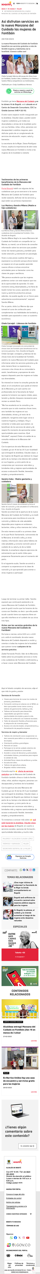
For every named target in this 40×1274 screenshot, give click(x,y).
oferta (20, 771)
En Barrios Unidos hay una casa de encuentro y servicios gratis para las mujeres (19, 1080)
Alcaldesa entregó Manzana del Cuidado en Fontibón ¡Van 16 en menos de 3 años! (19, 1029)
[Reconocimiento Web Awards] (30, 1255)
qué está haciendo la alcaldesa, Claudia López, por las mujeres (19, 823)
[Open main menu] (13, 3)
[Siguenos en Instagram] (23, 1237)
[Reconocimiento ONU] (8, 1255)
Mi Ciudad (11, 9)
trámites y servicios (11, 844)
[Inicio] (6, 3)
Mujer (19, 9)
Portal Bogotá (7, 188)
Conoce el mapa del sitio (15, 1194)
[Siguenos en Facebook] (11, 1237)
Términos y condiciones (30, 1264)
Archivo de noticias (13, 1202)
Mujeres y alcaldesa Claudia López (18, 838)
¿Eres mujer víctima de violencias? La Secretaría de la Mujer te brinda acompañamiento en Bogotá (25, 887)
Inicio (4, 9)
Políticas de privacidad (19, 1264)
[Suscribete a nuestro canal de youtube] (27, 1237)
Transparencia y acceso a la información (16, 1207)
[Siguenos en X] (19, 1237)
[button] (20, 870)
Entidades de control (13, 1198)
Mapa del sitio (9, 1265)
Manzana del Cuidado (25, 101)
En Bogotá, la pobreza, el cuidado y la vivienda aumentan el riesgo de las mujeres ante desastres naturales (24, 915)
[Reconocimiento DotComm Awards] (18, 1255)
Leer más (34, 1041)
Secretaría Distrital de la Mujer (16, 848)
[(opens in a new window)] (30, 870)
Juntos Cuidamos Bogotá (13, 1022)
